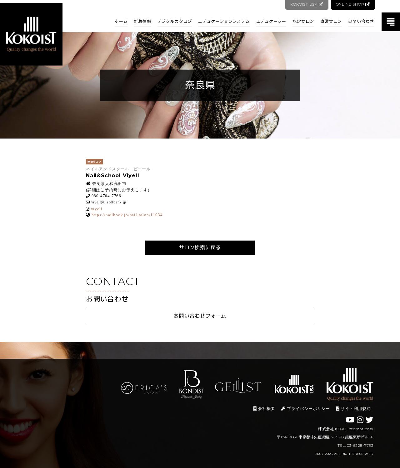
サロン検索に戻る (200, 248)
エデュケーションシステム (224, 21)
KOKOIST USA (304, 4)
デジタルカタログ (175, 21)
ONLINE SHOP (351, 4)
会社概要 (266, 408)
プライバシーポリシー (308, 408)
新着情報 (142, 21)
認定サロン (303, 21)
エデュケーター (271, 21)
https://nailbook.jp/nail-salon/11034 (127, 214)
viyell (96, 209)
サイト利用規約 (355, 408)
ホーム (121, 21)
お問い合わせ (361, 21)
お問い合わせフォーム (200, 316)
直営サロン (331, 21)
